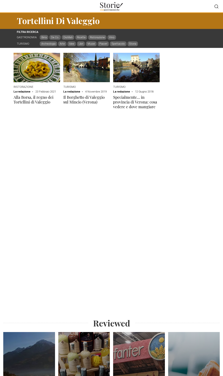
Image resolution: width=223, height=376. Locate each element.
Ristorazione (23, 86)
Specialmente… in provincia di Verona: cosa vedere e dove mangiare (135, 102)
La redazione (22, 91)
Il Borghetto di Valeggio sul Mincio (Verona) (84, 99)
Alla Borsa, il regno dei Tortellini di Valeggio (33, 99)
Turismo (69, 86)
